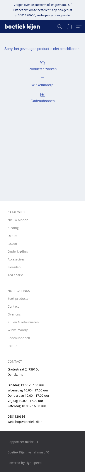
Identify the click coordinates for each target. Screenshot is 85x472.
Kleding (13, 228)
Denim (12, 236)
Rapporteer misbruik (23, 442)
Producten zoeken (43, 69)
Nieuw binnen (18, 220)
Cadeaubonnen (43, 101)
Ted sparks (16, 275)
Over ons (14, 314)
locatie (12, 346)
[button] (23, 26)
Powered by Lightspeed (25, 463)
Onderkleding (18, 251)
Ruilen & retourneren (23, 322)
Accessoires (16, 259)
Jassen (12, 243)
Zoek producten (19, 298)
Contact (13, 306)
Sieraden (14, 267)
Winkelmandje (42, 85)
